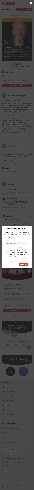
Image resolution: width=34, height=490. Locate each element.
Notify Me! (23, 264)
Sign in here (13, 256)
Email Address (10, 241)
